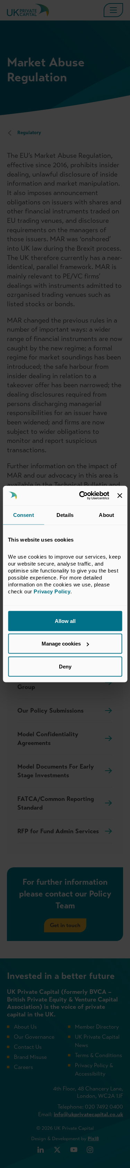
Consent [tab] (23, 515)
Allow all (65, 621)
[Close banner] (119, 495)
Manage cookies (61, 644)
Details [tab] (65, 515)
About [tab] (106, 515)
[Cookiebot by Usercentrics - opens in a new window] (81, 495)
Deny (65, 666)
